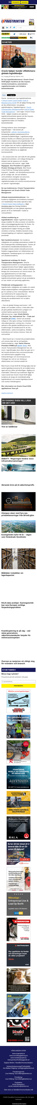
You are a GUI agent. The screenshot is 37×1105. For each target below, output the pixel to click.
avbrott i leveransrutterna (20, 132)
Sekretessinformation (19, 1104)
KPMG (13, 319)
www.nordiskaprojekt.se (19, 1058)
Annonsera (25, 2)
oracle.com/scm (7, 393)
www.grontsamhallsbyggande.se (19, 1060)
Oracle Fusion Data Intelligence (13, 204)
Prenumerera (16, 2)
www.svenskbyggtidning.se (18, 1055)
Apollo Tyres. (22, 346)
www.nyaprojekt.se (18, 1053)
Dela (4, 95)
